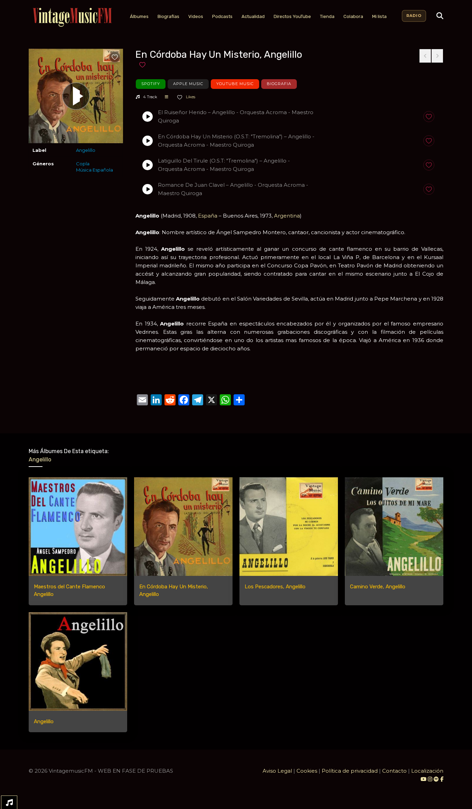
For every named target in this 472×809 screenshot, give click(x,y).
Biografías (168, 16)
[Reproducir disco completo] (76, 96)
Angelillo (85, 150)
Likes (190, 96)
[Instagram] (431, 779)
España (207, 215)
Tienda (327, 16)
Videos (195, 16)
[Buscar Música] (439, 15)
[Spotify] (436, 779)
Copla (82, 163)
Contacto (394, 770)
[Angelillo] (78, 661)
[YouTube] (423, 779)
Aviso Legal (277, 770)
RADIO (414, 15)
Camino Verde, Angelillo (377, 586)
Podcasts (222, 16)
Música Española (94, 170)
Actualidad (253, 16)
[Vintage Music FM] (71, 17)
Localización (427, 770)
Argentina (287, 215)
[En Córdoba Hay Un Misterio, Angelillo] (183, 526)
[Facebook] (441, 779)
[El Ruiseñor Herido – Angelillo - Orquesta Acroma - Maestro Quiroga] (147, 116)
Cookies (306, 770)
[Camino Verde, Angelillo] (394, 526)
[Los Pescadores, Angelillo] (288, 526)
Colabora (353, 16)
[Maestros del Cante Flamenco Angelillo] (78, 526)
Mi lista (379, 16)
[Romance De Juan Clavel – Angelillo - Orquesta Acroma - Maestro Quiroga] (147, 189)
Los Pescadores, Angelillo (275, 586)
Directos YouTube (292, 16)
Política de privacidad (350, 770)
